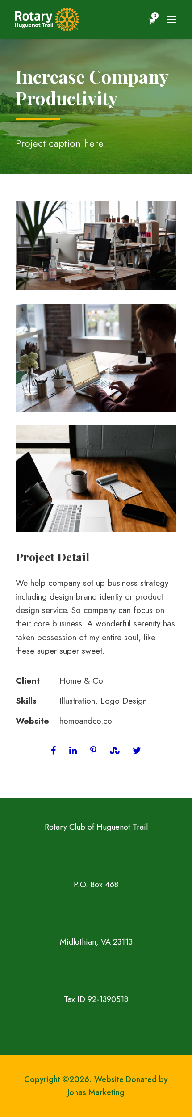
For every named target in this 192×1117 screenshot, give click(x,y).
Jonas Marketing (96, 1092)
